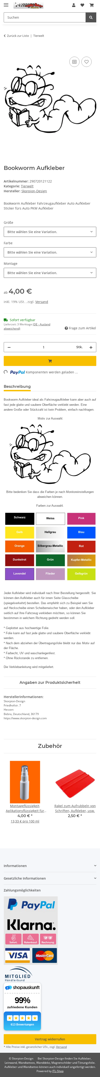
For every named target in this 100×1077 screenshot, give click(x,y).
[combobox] (50, 232)
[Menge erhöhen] (91, 347)
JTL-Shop (57, 1071)
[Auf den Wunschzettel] (86, 62)
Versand (41, 301)
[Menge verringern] (9, 347)
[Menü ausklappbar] (6, 3)
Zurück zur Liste (18, 36)
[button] (74, 5)
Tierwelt (27, 186)
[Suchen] (91, 17)
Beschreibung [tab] (17, 386)
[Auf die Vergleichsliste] (74, 62)
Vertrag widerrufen (50, 1039)
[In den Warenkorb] (7, 50)
